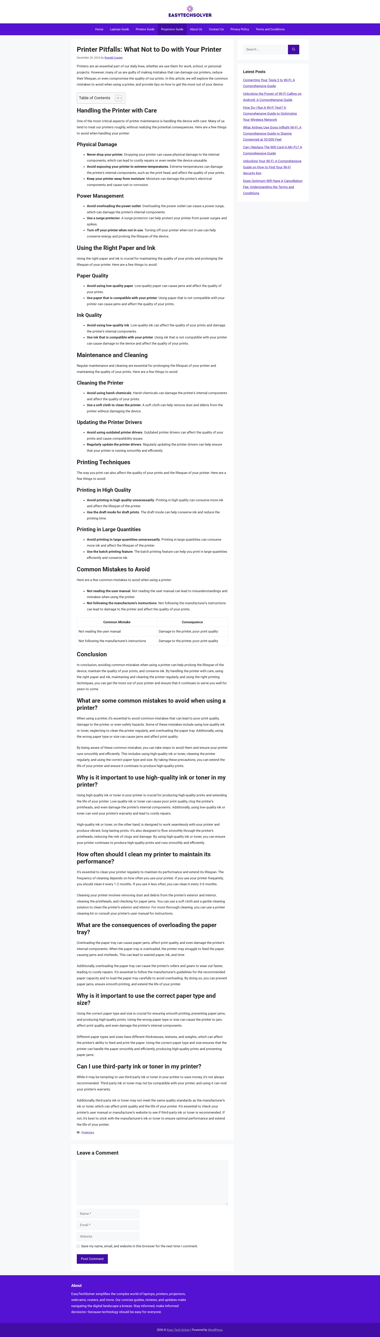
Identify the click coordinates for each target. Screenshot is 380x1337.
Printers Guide (145, 29)
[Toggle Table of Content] (116, 98)
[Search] (293, 49)
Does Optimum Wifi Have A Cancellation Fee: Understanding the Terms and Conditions (272, 187)
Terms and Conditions (270, 29)
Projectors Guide (172, 29)
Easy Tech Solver (178, 1330)
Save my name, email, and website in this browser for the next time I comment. (139, 1246)
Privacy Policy (240, 29)
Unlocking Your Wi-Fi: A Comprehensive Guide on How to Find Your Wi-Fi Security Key (272, 167)
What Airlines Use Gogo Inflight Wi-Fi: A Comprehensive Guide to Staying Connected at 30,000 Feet (272, 133)
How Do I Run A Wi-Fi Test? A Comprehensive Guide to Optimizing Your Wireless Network (270, 114)
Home (99, 29)
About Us (196, 29)
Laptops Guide (119, 29)
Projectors (87, 1132)
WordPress (215, 1330)
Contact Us (216, 29)
